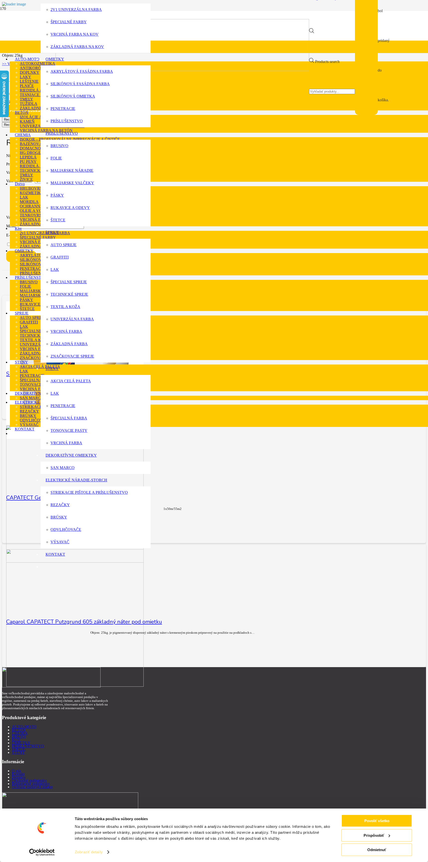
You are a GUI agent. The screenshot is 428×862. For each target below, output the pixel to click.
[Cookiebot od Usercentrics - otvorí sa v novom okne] (42, 852)
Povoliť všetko (376, 821)
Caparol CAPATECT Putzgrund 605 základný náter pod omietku (84, 622)
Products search (327, 61)
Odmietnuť (376, 850)
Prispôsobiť (374, 835)
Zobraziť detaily (89, 852)
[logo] (182, 70)
